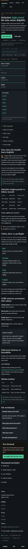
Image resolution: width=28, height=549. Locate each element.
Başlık (4, 102)
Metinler (3, 519)
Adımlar (18, 3)
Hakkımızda (6, 466)
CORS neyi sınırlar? (7, 433)
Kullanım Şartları (7, 478)
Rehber (8, 59)
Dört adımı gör (6, 36)
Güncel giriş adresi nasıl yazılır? (11, 423)
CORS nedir (17, 36)
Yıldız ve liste (6, 133)
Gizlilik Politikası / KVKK (9, 470)
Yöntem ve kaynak (8, 141)
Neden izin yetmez (8, 130)
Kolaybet (4, 4)
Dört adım (5, 137)
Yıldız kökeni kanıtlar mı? (9, 428)
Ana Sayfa (3, 59)
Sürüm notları (7, 144)
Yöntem (4, 109)
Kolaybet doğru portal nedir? (10, 411)
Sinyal (4, 99)
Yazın (10, 7)
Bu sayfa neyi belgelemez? (9, 437)
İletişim (5, 482)
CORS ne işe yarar (8, 126)
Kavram (11, 3)
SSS (23, 3)
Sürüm (4, 113)
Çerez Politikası (7, 474)
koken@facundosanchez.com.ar (10, 370)
